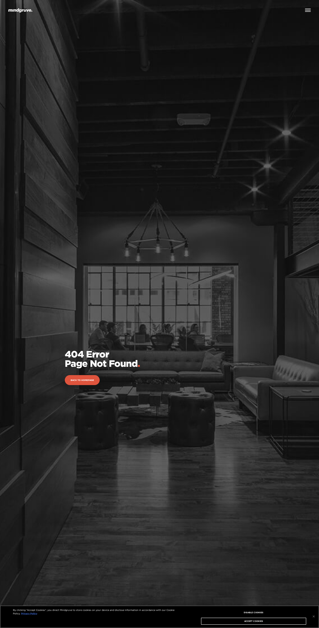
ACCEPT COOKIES (253, 621)
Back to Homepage (82, 382)
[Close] (313, 616)
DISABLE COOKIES (253, 612)
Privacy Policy (29, 613)
